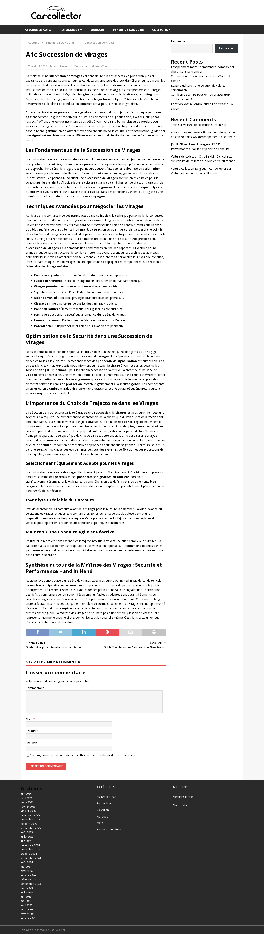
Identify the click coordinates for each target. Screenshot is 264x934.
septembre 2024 (31, 858)
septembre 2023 (31, 884)
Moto (100, 823)
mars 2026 (27, 802)
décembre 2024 (30, 845)
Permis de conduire (128, 30)
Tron (174, 125)
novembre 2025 (30, 819)
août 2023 (27, 888)
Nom (29, 719)
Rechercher (178, 41)
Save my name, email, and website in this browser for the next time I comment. (83, 755)
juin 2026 (26, 793)
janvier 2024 (28, 875)
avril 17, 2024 (39, 66)
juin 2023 (26, 896)
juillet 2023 (27, 892)
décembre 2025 (30, 815)
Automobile (69, 30)
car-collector (60, 66)
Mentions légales (183, 797)
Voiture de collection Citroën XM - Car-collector (202, 156)
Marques (97, 30)
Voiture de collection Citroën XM (204, 125)
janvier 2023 (28, 918)
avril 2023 (26, 905)
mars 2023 (27, 909)
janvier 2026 (28, 811)
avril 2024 (26, 871)
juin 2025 (26, 841)
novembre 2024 (30, 849)
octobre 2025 (29, 824)
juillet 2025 (27, 836)
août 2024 (27, 862)
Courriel (31, 731)
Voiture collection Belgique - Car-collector (198, 169)
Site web (31, 743)
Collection (161, 30)
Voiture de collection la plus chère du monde (205, 161)
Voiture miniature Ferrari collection (194, 173)
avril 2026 (26, 798)
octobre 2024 (29, 853)
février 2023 (28, 914)
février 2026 (28, 806)
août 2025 (27, 832)
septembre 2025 (31, 828)
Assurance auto (38, 30)
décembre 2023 (30, 879)
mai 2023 (26, 901)
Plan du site (180, 805)
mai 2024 (26, 866)
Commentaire (35, 688)
